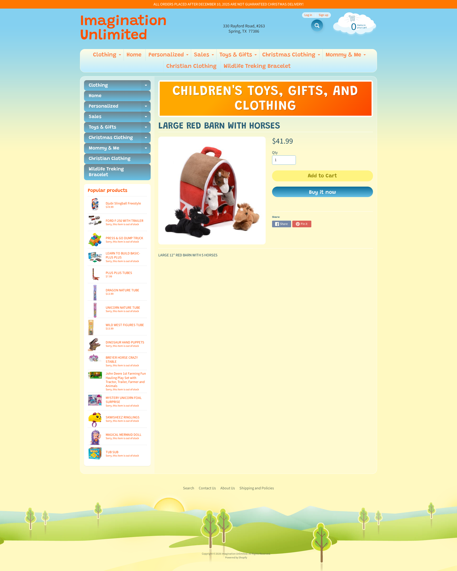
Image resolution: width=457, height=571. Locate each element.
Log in (308, 15)
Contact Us (207, 488)
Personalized (169, 56)
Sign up (323, 15)
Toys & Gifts (238, 56)
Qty (275, 152)
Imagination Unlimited (123, 29)
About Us (227, 488)
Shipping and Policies (256, 488)
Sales (204, 56)
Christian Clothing (191, 66)
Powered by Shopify (236, 557)
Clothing (107, 56)
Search (188, 488)
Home (134, 55)
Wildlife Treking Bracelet (257, 66)
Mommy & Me (346, 56)
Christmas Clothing (291, 56)
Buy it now (322, 192)
